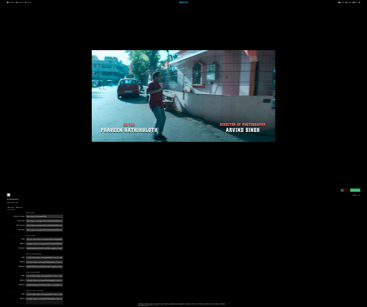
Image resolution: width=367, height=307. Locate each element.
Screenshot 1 (13, 199)
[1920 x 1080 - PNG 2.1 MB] (342, 190)
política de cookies (153, 305)
